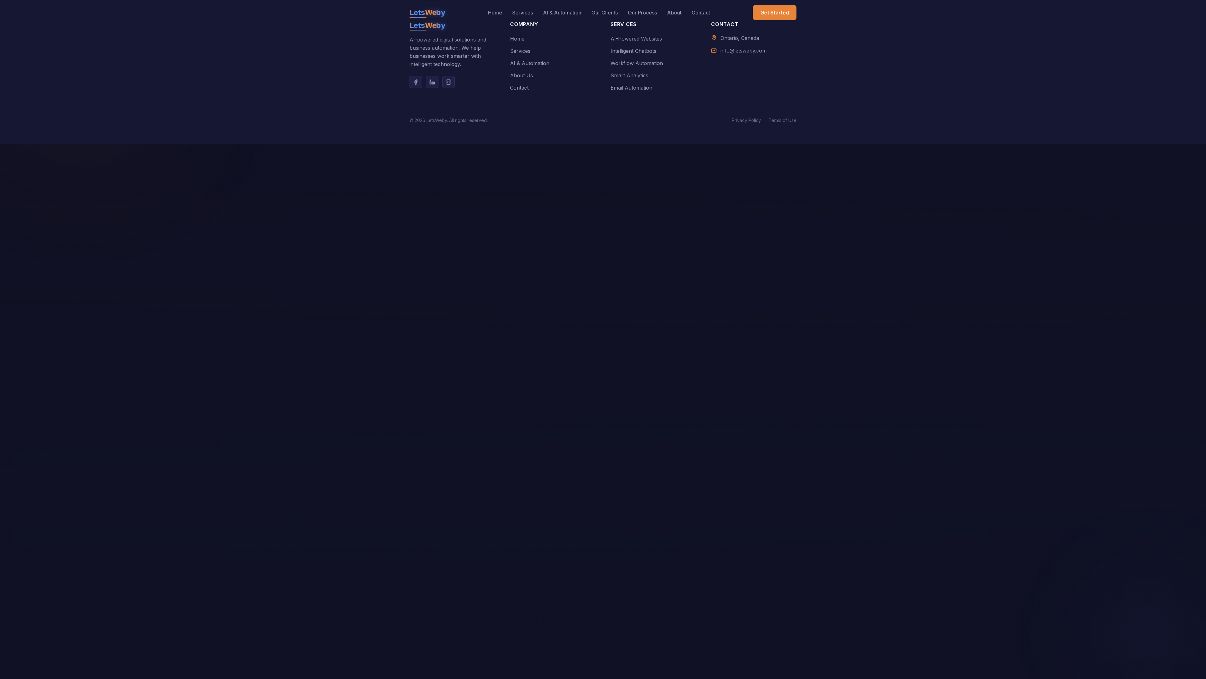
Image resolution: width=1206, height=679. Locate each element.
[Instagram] (448, 82)
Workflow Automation (637, 63)
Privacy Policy (746, 120)
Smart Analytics (629, 75)
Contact (701, 12)
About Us (521, 75)
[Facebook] (416, 82)
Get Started (774, 12)
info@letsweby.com (743, 50)
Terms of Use (782, 120)
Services (522, 12)
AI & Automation (562, 12)
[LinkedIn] (432, 82)
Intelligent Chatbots (633, 51)
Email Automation (631, 88)
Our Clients (604, 12)
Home (495, 12)
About (674, 12)
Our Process (642, 12)
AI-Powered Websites (636, 39)
